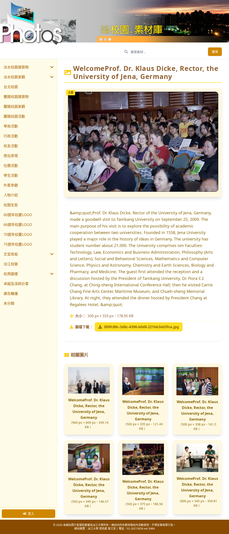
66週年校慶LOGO (18, 224)
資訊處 (103, 528)
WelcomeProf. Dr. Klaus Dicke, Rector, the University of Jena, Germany (89, 409)
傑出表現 (11, 155)
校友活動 (11, 145)
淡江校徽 (11, 264)
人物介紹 (11, 195)
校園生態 (11, 204)
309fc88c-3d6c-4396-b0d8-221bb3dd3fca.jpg (141, 326)
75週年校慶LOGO (18, 244)
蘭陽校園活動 (14, 116)
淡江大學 (93, 528)
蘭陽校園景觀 (14, 106)
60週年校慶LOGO (18, 214)
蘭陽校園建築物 (16, 96)
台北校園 (11, 86)
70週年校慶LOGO (18, 234)
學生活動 (11, 175)
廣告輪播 (11, 293)
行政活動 (11, 136)
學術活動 (11, 126)
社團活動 (11, 165)
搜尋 (215, 51)
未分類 (9, 303)
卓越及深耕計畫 (16, 283)
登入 (31, 513)
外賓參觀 (11, 185)
